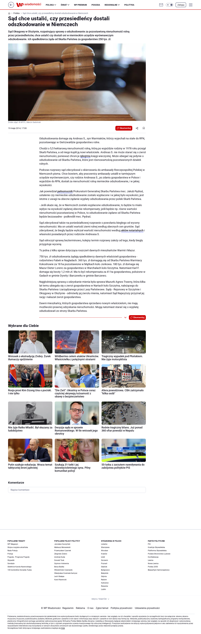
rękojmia (85, 156)
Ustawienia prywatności (147, 608)
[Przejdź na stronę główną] (11, 7)
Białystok (104, 573)
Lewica (150, 560)
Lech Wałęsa (59, 576)
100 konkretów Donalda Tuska (20, 570)
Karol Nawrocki (60, 580)
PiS (149, 544)
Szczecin (104, 560)
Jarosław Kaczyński (62, 544)
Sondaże (11, 563)
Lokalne (104, 544)
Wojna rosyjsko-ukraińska (18, 547)
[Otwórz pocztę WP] (161, 4)
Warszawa (105, 547)
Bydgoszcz (105, 570)
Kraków (104, 554)
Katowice (104, 583)
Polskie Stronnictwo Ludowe (159, 554)
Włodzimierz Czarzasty (63, 570)
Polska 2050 (153, 567)
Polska (50, 5)
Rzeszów (104, 586)
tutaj (63, 628)
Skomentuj (125, 128)
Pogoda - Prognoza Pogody (19, 557)
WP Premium (80, 5)
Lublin (103, 589)
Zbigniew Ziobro (60, 554)
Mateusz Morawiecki (62, 547)
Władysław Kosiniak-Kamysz (65, 573)
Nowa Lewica (153, 563)
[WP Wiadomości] (31, 4)
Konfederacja (153, 557)
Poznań (104, 563)
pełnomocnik (65, 191)
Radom (104, 580)
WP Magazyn (13, 544)
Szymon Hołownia (61, 563)
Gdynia (104, 576)
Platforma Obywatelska (157, 551)
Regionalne (111, 5)
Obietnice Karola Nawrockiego (19, 567)
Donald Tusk (59, 560)
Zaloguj (180, 5)
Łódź (103, 557)
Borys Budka (59, 567)
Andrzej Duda (59, 557)
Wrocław (104, 551)
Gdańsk (104, 567)
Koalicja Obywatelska (156, 547)
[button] (169, 5)
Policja (10, 554)
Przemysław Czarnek (62, 551)
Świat (64, 5)
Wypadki (11, 560)
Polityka (129, 5)
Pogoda (96, 5)
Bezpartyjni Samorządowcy (159, 570)
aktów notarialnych (132, 230)
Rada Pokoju (13, 551)
